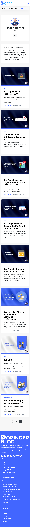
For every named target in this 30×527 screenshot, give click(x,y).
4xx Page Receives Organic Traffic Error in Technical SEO (15, 182)
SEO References (7, 518)
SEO (5, 88)
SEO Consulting (7, 465)
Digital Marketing (8, 397)
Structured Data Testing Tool (11, 499)
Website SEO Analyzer (9, 486)
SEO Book (5, 475)
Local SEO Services (8, 477)
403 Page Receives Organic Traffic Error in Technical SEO (15, 226)
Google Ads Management (10, 470)
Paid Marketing (7, 309)
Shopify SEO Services (9, 467)
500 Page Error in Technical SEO (12, 92)
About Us (5, 511)
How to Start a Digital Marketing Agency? (14, 401)
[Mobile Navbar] (28, 2)
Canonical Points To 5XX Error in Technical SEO (15, 137)
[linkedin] (15, 35)
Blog (7, 8)
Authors (5, 521)
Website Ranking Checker (10, 484)
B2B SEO (8, 360)
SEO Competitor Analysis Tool (11, 489)
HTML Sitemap (7, 508)
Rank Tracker (7, 494)
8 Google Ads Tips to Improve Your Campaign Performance (14, 315)
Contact (5, 513)
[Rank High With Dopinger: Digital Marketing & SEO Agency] (2, 8)
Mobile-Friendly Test (9, 497)
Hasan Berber (14, 8)
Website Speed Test (8, 491)
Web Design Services (9, 472)
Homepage (6, 506)
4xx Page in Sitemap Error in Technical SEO (15, 270)
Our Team (5, 516)
